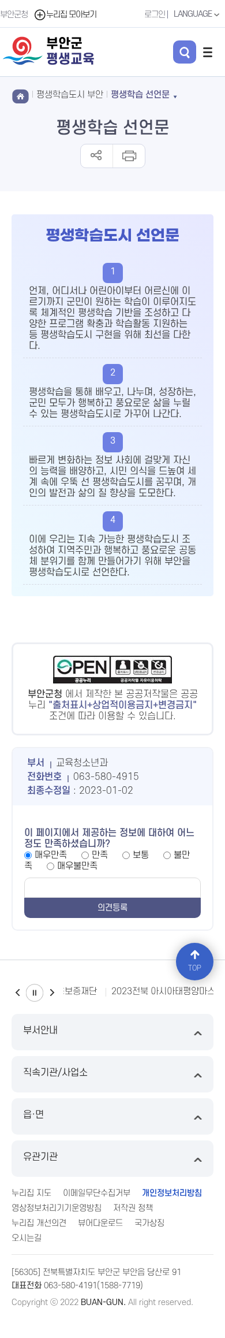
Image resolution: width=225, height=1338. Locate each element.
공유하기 (96, 156)
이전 (17, 992)
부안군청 (14, 15)
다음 (52, 992)
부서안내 (40, 1030)
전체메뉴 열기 (207, 52)
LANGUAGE (193, 14)
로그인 (154, 15)
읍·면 (33, 1115)
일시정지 (34, 992)
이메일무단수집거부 (96, 1193)
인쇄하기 (128, 156)
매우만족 (51, 855)
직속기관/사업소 (55, 1073)
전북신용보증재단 (64, 991)
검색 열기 (184, 52)
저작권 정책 (133, 1208)
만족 (100, 855)
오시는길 (27, 1238)
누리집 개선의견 (39, 1223)
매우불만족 (77, 866)
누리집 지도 (31, 1193)
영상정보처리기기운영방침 (57, 1208)
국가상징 (149, 1223)
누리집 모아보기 (71, 15)
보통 (141, 855)
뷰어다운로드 (100, 1223)
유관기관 (40, 1157)
